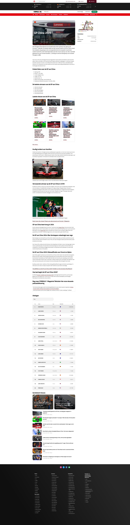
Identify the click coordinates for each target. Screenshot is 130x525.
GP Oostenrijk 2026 (72, 487)
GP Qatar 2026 (71, 511)
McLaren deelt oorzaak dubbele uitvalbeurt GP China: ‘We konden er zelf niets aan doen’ (39, 111)
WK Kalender (42, 14)
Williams (54, 332)
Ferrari (54, 379)
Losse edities (87, 11)
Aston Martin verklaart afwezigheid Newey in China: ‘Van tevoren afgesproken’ (67, 133)
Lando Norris (54, 495)
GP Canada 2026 (71, 482)
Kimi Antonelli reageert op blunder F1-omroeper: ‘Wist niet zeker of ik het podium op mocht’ (39, 133)
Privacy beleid (88, 493)
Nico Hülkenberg (54, 502)
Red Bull (54, 319)
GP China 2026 (71, 477)
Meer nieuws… (35, 144)
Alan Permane (37, 497)
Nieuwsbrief (92, 14)
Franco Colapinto (54, 487)
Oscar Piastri (54, 505)
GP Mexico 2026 (71, 505)
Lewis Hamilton (54, 497)
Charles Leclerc (54, 482)
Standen (47, 14)
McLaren (54, 307)
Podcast (60, 14)
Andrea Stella (37, 499)
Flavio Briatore (37, 502)
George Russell (54, 490)
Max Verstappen (54, 14)
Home (86, 479)
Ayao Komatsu (37, 501)
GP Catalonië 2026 (71, 485)
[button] (91, 1)
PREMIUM (66, 14)
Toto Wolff (36, 512)
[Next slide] (96, 6)
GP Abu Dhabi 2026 (72, 513)
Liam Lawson (54, 499)
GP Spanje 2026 (71, 498)
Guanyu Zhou (43, 230)
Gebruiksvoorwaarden (89, 489)
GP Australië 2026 (71, 475)
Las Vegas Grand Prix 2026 (72, 510)
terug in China (61, 227)
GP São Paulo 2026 (71, 507)
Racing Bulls (55, 349)
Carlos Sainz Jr (54, 480)
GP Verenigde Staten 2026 (72, 504)
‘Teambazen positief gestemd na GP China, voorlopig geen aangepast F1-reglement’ (67, 111)
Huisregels (87, 484)
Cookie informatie (88, 495)
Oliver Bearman (54, 504)
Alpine (54, 358)
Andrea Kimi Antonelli (55, 477)
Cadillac (36, 480)
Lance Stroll (53, 494)
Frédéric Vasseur (37, 504)
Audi (53, 362)
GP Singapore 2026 (71, 501)
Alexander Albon (54, 475)
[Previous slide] (33, 6)
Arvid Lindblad (54, 478)
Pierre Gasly (54, 507)
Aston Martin (55, 341)
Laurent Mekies (37, 511)
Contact (87, 500)
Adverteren (87, 487)
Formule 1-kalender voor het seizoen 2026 (45, 275)
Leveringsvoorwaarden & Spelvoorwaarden (89, 491)
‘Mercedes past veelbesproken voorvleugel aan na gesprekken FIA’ (53, 110)
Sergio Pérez (54, 509)
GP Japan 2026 (71, 478)
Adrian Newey (37, 496)
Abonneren (94, 11)
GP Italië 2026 (71, 496)
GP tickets (87, 14)
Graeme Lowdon (37, 506)
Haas (53, 324)
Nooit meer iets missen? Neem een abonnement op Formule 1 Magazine (51, 221)
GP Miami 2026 (71, 480)
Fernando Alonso (54, 485)
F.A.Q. (86, 482)
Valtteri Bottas (54, 510)
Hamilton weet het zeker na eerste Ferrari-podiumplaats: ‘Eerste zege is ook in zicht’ (54, 133)
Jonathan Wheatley (38, 509)
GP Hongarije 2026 (71, 493)
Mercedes (54, 315)
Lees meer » (36, 117)
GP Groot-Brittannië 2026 (72, 489)
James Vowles (37, 507)
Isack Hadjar (54, 492)
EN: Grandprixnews (88, 480)
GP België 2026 (71, 491)
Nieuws (36, 14)
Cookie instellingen (88, 496)
